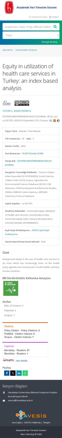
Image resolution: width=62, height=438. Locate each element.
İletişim (46, 422)
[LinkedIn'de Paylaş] (19, 373)
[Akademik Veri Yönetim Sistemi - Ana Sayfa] (9, 7)
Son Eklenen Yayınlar (26, 50)
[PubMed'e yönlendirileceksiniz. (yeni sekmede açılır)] (50, 120)
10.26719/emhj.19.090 (32, 153)
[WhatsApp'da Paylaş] (25, 373)
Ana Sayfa (7, 50)
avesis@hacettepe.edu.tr (20, 400)
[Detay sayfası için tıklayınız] (10, 288)
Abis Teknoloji (27, 434)
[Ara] (55, 27)
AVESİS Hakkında (32, 422)
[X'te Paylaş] (13, 373)
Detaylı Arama (49, 41)
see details (21, 360)
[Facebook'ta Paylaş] (6, 373)
